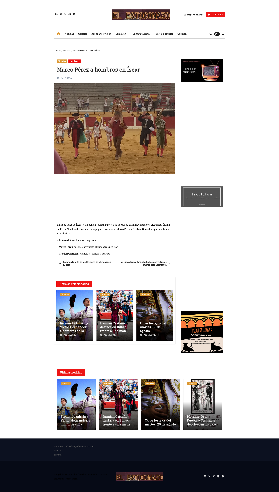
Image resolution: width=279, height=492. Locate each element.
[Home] (58, 34)
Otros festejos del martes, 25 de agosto (153, 327)
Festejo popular (164, 33)
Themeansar (70, 478)
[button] (223, 34)
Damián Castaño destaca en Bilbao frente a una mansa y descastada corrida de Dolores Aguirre (118, 424)
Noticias (69, 33)
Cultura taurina (141, 33)
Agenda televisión (101, 33)
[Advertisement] (115, 199)
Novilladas (74, 61)
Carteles (82, 33)
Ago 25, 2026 (70, 334)
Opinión (182, 33)
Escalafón (121, 33)
